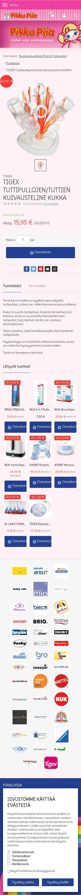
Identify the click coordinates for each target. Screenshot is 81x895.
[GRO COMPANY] (40, 658)
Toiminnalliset (21, 856)
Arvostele (51, 204)
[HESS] (20, 669)
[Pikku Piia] (34, 14)
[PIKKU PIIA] (61, 722)
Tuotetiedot (12, 285)
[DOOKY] (61, 633)
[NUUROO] (20, 723)
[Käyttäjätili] (64, 14)
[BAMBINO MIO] (40, 595)
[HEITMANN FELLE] (61, 659)
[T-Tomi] (61, 751)
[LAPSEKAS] (61, 667)
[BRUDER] (20, 634)
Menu (14, 5)
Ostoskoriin (42, 252)
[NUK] (61, 705)
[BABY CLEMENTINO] (61, 577)
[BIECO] (40, 613)
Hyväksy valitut (23, 882)
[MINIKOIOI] (20, 699)
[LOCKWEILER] (20, 682)
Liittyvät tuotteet (16, 366)
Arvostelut (37, 285)
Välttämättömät (23, 852)
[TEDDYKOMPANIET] (30, 765)
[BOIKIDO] (61, 613)
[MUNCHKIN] (40, 701)
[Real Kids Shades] (20, 751)
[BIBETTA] (20, 611)
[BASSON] (61, 590)
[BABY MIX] (20, 590)
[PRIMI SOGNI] (40, 738)
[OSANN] (40, 718)
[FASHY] (20, 646)
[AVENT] (40, 573)
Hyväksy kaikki (58, 882)
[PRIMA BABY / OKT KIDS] (20, 736)
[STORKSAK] (40, 750)
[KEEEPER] (40, 668)
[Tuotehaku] (75, 14)
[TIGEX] (51, 768)
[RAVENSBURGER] (61, 741)
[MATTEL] (61, 687)
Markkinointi (20, 864)
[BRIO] (40, 622)
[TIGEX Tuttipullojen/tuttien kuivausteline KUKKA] (40, 120)
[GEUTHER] (20, 657)
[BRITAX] (61, 624)
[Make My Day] (40, 687)
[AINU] (20, 574)
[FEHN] (40, 644)
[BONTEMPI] (20, 622)
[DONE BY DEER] (40, 634)
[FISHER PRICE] (61, 645)
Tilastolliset (19, 860)
